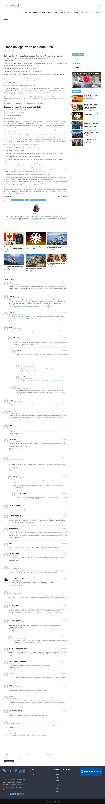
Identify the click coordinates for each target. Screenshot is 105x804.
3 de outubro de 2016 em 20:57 (15, 663)
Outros (76, 12)
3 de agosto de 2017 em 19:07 (15, 686)
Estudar (55, 12)
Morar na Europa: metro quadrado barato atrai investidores (56, 246)
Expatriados (58, 785)
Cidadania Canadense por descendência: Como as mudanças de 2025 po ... (13, 248)
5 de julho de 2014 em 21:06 (19, 338)
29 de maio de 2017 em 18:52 (15, 675)
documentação (20, 200)
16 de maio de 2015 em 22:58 (15, 506)
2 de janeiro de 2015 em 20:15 (15, 426)
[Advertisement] (52, 33)
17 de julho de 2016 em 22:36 (15, 606)
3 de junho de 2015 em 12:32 (23, 352)
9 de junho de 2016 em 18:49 (15, 568)
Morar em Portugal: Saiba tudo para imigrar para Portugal (35, 269)
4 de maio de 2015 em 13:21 (19, 477)
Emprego (63, 12)
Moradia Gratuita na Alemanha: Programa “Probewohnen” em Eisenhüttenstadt (92, 132)
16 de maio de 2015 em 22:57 (23, 495)
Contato (32, 772)
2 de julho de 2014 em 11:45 (15, 401)
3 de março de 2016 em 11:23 (15, 545)
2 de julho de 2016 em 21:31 (15, 593)
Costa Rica (14, 200)
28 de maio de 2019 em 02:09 (15, 723)
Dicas (48, 12)
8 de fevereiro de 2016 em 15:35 (16, 530)
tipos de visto (38, 200)
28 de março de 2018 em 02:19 (15, 711)
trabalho (44, 200)
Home (5, 17)
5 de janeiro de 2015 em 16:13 (15, 441)
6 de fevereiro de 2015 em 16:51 (16, 459)
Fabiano (11, 425)
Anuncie (32, 774)
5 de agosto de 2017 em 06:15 (19, 638)
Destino (41, 12)
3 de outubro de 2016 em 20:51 (15, 650)
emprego (27, 200)
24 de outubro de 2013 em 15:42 (16, 314)
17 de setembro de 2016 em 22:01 (16, 621)
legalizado (32, 200)
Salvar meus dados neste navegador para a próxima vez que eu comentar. (23, 757)
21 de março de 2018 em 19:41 (15, 698)
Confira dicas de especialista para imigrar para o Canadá (13, 267)
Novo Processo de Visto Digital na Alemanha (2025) (35, 247)
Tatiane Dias (35, 213)
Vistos (70, 12)
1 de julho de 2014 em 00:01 (15, 328)
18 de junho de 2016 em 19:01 (15, 580)
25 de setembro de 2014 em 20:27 (16, 413)
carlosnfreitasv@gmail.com (58, 380)
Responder (64, 282)
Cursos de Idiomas (30, 12)
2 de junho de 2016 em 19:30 (15, 555)
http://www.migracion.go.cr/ (20, 482)
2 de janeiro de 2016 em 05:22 (27, 378)
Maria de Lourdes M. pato (15, 592)
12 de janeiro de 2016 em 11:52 (23, 388)
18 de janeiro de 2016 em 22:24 (16, 516)
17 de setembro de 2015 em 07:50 (28, 366)
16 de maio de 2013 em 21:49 (15, 297)
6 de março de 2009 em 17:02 (15, 284)
